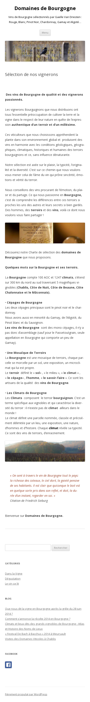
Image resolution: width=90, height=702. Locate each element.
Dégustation (13, 578)
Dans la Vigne (13, 573)
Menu (45, 32)
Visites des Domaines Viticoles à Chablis (30, 639)
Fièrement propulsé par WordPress (26, 694)
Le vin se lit (12, 583)
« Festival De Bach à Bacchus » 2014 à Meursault (35, 634)
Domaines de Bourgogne (45, 8)
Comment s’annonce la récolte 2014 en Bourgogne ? (37, 619)
